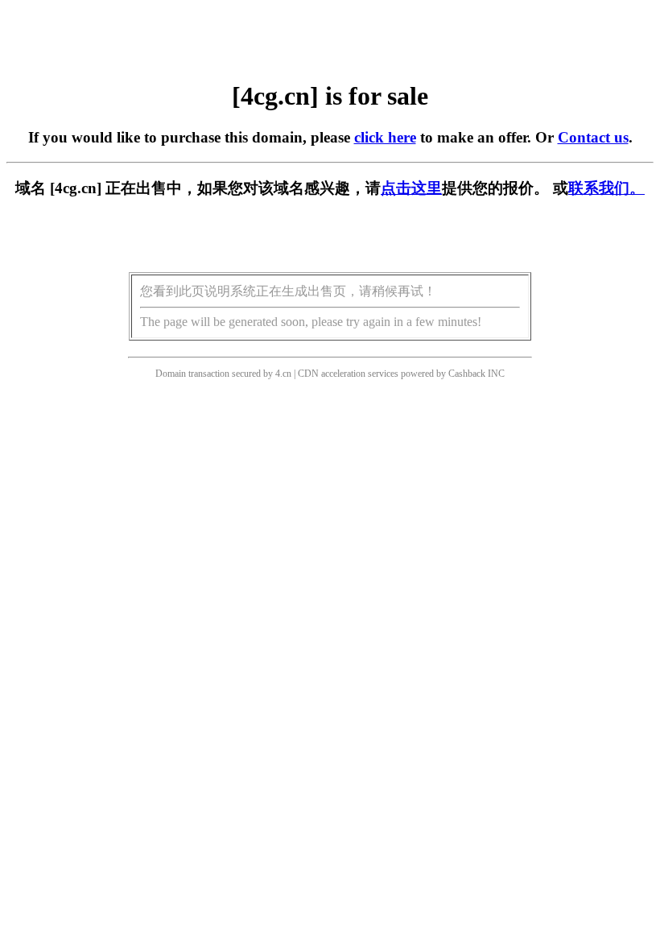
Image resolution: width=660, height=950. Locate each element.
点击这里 (411, 188)
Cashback (466, 373)
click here (385, 137)
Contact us (593, 137)
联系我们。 (606, 188)
